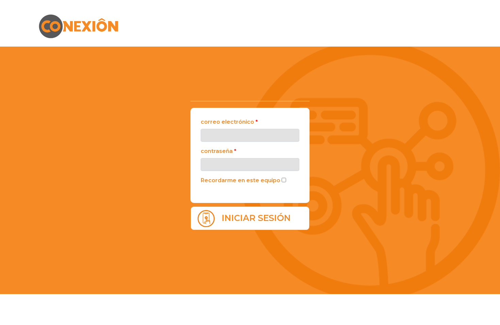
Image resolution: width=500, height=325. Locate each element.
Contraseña (218, 151)
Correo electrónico (229, 122)
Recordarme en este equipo (240, 180)
